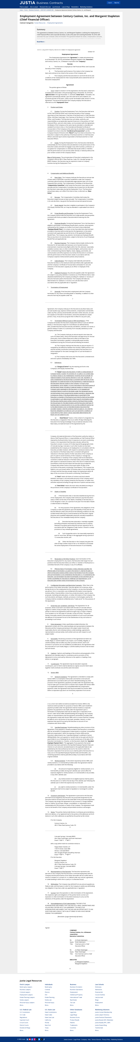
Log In (110, 2)
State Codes (48, 1015)
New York (48, 1025)
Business (73, 984)
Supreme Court (24, 1020)
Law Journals (99, 997)
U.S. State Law (50, 1010)
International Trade (76, 997)
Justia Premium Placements (103, 1017)
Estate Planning (49, 997)
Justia (21, 10)
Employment (74, 992)
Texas (47, 1028)
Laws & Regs (66, 7)
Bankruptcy (48, 987)
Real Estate (73, 1000)
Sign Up (116, 2)
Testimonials (99, 1028)
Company (84, 1039)
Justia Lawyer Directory (102, 1015)
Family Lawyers (24, 1000)
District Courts (24, 1025)
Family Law (48, 1000)
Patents (72, 1022)
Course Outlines (100, 995)
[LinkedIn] (27, 1039)
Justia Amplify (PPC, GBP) (102, 1022)
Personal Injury (49, 1002)
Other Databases (76, 1010)
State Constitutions (51, 1012)
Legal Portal (76, 1039)
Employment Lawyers (26, 995)
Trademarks (73, 1025)
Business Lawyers (25, 989)
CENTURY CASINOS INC (47, 10)
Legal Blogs (73, 1015)
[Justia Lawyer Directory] (44, 1039)
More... (22, 1005)
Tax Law (72, 1002)
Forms (26, 10)
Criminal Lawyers (25, 992)
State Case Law (49, 1017)
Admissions (98, 989)
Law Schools (56, 7)
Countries (73, 1028)
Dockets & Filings (25, 1028)
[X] (42, 1039)
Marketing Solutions (86, 7)
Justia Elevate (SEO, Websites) (104, 1020)
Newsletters (75, 7)
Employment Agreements (55, 23)
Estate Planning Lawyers (27, 997)
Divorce (47, 992)
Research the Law (45, 7)
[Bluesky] (39, 1039)
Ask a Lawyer (34, 7)
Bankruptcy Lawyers (26, 987)
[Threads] (37, 1039)
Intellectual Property (76, 995)
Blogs (97, 1000)
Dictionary (98, 987)
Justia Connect (68, 1039)
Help (89, 1039)
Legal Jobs (73, 1012)
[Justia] (27, 2)
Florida (47, 1022)
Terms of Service (96, 1039)
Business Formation (76, 987)
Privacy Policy (106, 1039)
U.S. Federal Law (25, 1010)
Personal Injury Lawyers (27, 1002)
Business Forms (75, 1017)
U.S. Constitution (25, 1012)
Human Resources (39, 23)
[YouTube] (30, 1039)
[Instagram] (34, 1039)
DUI (46, 995)
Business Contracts (34, 10)
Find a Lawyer (24, 7)
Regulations (23, 1017)
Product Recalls (74, 1020)
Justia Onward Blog (101, 1025)
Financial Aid (99, 992)
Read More (40, 42)
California (48, 1020)
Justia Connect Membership (103, 1012)
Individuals (49, 984)
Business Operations (76, 989)
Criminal (47, 989)
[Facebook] (32, 1039)
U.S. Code (22, 1015)
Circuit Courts (24, 1022)
